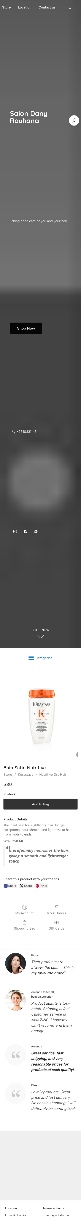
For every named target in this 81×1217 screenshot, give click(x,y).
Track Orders (56, 913)
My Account (24, 913)
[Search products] (74, 120)
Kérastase (25, 774)
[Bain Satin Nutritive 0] (40, 715)
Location (24, 7)
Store (7, 774)
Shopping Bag (24, 928)
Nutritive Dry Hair (52, 774)
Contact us (47, 7)
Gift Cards (56, 928)
